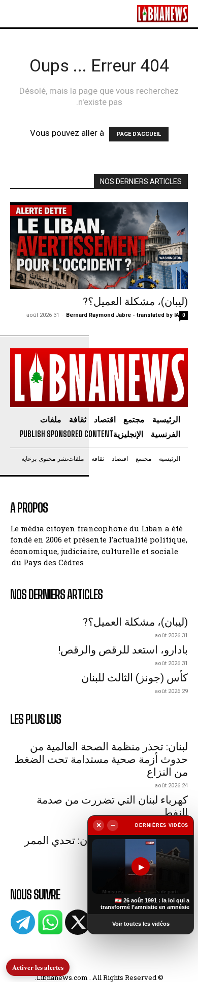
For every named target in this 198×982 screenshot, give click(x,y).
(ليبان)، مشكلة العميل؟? (135, 302)
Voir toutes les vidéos (141, 924)
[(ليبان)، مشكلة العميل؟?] (99, 245)
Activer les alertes (37, 967)
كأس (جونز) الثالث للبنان (134, 678)
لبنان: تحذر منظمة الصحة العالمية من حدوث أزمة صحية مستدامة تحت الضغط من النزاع (101, 759)
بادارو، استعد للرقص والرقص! (123, 650)
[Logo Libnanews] (162, 13)
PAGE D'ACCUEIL (139, 134)
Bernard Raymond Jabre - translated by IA (122, 315)
